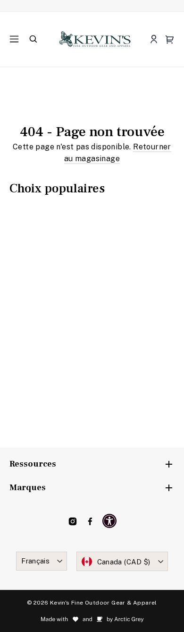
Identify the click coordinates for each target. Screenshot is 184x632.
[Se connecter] (153, 39)
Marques (27, 487)
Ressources (32, 464)
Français (35, 561)
